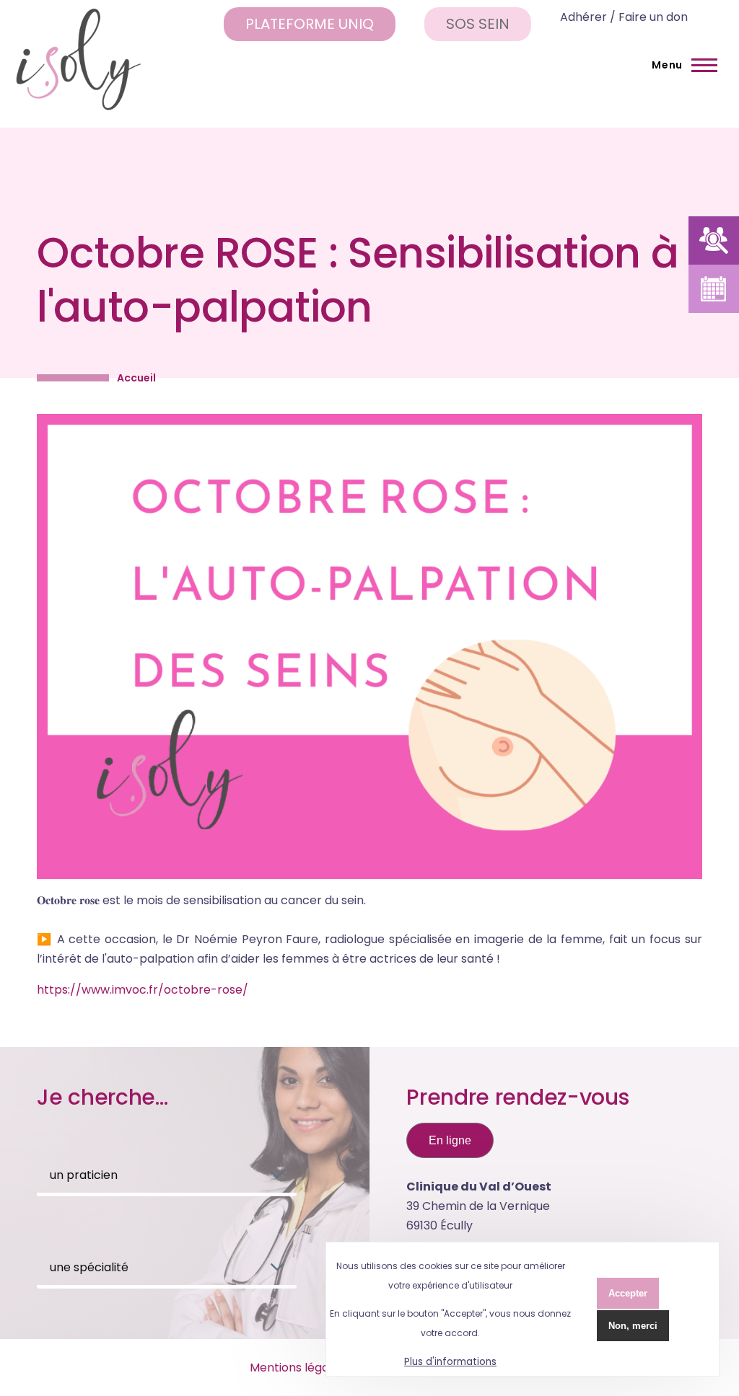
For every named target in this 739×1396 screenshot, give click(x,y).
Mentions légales (297, 1367)
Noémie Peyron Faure (256, 939)
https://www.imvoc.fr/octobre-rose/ (142, 989)
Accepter (627, 1293)
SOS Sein (478, 24)
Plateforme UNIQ (309, 24)
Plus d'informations (450, 1362)
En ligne (450, 1140)
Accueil (136, 378)
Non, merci (632, 1325)
